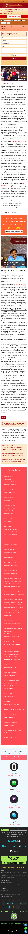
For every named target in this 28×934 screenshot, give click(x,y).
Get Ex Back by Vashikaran (9, 662)
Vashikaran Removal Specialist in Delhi (12, 578)
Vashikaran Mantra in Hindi (10, 667)
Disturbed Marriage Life (9, 712)
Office (15, 926)
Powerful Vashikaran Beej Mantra (11, 670)
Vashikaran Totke (7, 500)
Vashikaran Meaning (8, 554)
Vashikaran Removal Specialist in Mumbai (13, 575)
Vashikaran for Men (8, 620)
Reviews (3, 22)
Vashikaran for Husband (9, 510)
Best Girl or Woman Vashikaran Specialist (13, 628)
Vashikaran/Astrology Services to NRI (12, 547)
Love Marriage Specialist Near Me (11, 706)
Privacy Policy (18, 923)
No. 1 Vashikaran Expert (9, 502)
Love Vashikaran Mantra (9, 688)
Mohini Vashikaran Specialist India (11, 524)
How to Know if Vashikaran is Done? (12, 654)
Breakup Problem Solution (9, 717)
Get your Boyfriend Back (9, 505)
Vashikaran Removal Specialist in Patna (12, 581)
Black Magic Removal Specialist (10, 544)
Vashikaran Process (8, 476)
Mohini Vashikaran (8, 521)
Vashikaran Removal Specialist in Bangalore (13, 612)
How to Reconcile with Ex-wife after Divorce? (14, 727)
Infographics (4, 923)
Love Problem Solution (9, 693)
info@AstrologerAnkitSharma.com (14, 9)
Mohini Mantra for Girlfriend (10, 534)
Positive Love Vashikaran (9, 489)
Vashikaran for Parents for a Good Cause (12, 636)
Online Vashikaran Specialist (10, 492)
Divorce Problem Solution (9, 720)
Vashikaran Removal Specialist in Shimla (12, 604)
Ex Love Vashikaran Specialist (10, 683)
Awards (17, 20)
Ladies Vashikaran (8, 631)
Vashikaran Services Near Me (10, 473)
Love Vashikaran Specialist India (11, 518)
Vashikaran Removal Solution (10, 573)
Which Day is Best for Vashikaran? (11, 651)
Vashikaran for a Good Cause (10, 484)
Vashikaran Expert (8, 495)
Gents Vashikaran (8, 633)
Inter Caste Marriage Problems (10, 714)
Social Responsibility (14, 862)
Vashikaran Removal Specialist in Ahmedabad (13, 591)
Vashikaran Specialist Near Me (10, 570)
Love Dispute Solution (9, 696)
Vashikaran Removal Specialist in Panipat (13, 597)
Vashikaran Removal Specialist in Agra (12, 586)
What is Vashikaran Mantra (10, 541)
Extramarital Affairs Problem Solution (12, 735)
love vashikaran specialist (19, 141)
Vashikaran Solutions (8, 557)
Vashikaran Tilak (7, 479)
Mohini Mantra (7, 526)
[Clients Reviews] (25, 931)
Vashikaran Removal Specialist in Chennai (13, 610)
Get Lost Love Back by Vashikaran (11, 685)
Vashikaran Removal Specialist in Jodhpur (13, 599)
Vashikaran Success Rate (9, 549)
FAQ (12, 926)
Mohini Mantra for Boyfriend (10, 531)
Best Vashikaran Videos (9, 639)
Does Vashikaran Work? (9, 487)
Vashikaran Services (14, 470)
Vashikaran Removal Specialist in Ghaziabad (13, 607)
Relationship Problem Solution (10, 698)
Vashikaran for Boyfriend (9, 618)
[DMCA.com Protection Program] (14, 919)
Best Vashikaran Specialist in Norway (12, 659)
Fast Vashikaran (7, 615)
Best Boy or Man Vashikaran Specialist (12, 623)
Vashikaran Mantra (8, 664)
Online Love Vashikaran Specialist (11, 691)
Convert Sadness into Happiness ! (13, 1)
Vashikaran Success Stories (10, 552)
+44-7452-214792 (8, 13)
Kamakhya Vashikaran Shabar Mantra (12, 529)
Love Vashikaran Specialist (9, 675)
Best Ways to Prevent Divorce (10, 722)
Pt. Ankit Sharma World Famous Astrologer (11, 26)
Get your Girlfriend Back (9, 508)
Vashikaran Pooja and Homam (10, 565)
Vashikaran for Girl (8, 625)
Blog (8, 22)
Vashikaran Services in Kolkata (10, 656)
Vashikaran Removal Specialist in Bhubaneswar (14, 594)
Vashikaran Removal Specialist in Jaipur (12, 583)
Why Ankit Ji (4, 20)
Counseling (11, 20)
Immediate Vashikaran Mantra (10, 672)
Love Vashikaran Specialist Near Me (11, 680)
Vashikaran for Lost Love (9, 516)
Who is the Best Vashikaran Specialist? (12, 644)
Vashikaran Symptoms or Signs (10, 560)
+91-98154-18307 (8, 11)
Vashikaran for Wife (8, 513)
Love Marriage (7, 701)
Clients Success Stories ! (14, 858)
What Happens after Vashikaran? (11, 481)
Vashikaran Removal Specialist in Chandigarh (13, 602)
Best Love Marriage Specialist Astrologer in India (14, 709)
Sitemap (25, 923)
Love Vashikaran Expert (9, 677)
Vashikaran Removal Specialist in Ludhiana (13, 589)
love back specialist (20, 284)
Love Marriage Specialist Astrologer (11, 704)
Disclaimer (10, 923)
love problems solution (16, 400)
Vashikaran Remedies (8, 497)
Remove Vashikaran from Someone (11, 562)
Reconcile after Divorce (9, 725)
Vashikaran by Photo (8, 568)
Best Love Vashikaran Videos (10, 641)
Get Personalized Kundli (14, 16)
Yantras (22, 20)
